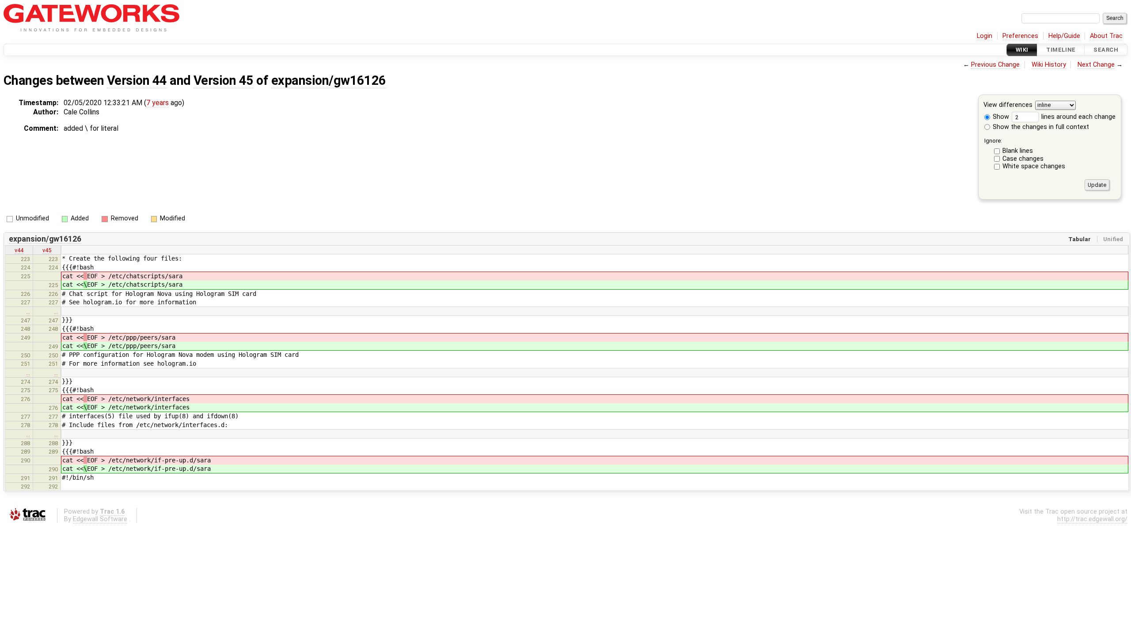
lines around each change (1078, 117)
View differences (1007, 105)
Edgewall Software (100, 519)
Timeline (1060, 49)
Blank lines (1017, 151)
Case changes (1023, 159)
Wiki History (1049, 64)
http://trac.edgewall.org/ (1092, 519)
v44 (19, 250)
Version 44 (137, 80)
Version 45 (224, 80)
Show (1000, 117)
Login (984, 36)
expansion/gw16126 (328, 80)
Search (1105, 49)
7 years (157, 102)
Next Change (1096, 64)
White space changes (1033, 166)
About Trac (1106, 36)
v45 (46, 250)
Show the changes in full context (1040, 127)
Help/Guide (1064, 36)
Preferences (1020, 36)
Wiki (1022, 49)
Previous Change (995, 64)
